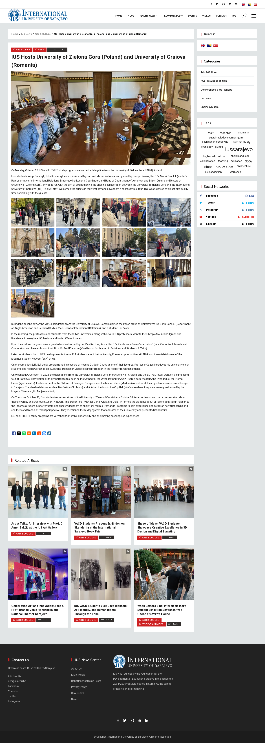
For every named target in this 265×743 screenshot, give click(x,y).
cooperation (224, 166)
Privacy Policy (79, 687)
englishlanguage (240, 156)
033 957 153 (15, 676)
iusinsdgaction (213, 172)
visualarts (243, 132)
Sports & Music (209, 107)
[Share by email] (29, 433)
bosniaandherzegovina (215, 141)
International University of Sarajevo (128, 736)
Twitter (12, 696)
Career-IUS (77, 693)
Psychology (206, 146)
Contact (221, 15)
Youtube (13, 691)
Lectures (206, 98)
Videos (206, 15)
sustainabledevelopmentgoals (226, 137)
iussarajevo (239, 149)
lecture (207, 167)
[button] (49, 433)
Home (118, 15)
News (131, 15)
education (236, 161)
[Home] (38, 14)
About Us (76, 668)
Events (192, 15)
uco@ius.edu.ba (17, 681)
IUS (234, 15)
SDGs (248, 161)
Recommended (172, 15)
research (225, 133)
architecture (244, 166)
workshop (235, 172)
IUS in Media (78, 674)
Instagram (14, 701)
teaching (223, 161)
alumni (219, 146)
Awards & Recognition (214, 80)
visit (211, 133)
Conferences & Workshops (216, 89)
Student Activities (152, 624)
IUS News (26, 34)
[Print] (44, 433)
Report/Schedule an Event (86, 680)
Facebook (13, 686)
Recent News (148, 15)
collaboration (207, 161)
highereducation (214, 156)
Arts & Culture (43, 34)
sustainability (241, 142)
